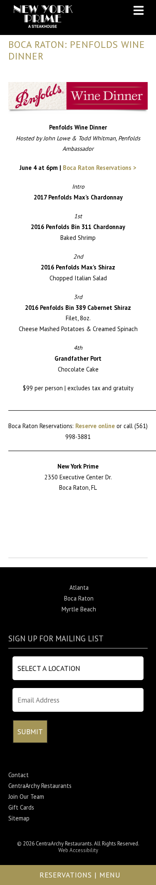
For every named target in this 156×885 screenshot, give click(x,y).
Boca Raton (79, 598)
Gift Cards (21, 807)
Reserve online (95, 426)
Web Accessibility (78, 850)
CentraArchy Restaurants (40, 786)
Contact (18, 775)
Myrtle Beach (79, 609)
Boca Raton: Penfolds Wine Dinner (76, 50)
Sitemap (19, 818)
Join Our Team (26, 796)
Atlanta (79, 587)
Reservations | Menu (80, 875)
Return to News (28, 552)
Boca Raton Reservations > (99, 168)
